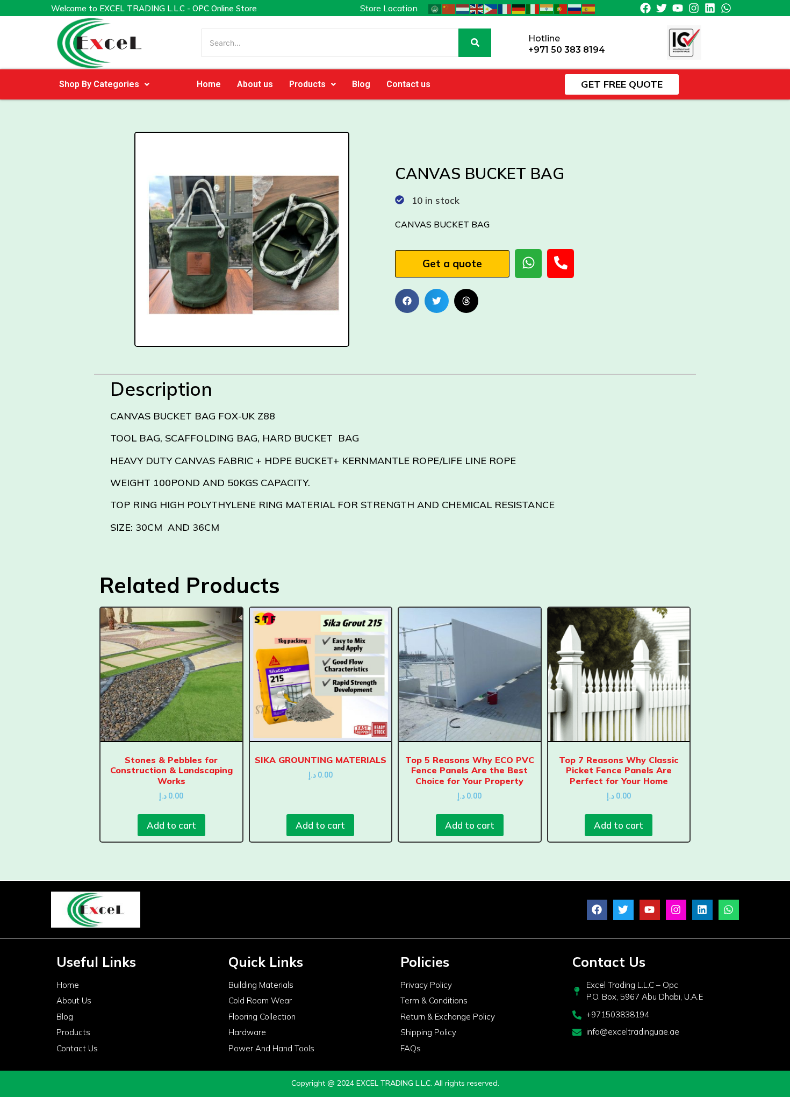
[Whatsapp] (726, 8)
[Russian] (575, 8)
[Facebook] (645, 8)
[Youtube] (678, 8)
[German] (519, 8)
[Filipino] (491, 8)
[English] (477, 8)
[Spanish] (589, 8)
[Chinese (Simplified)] (449, 8)
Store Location (389, 8)
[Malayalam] (547, 8)
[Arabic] (435, 8)
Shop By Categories (99, 84)
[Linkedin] (710, 8)
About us (255, 84)
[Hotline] (516, 43)
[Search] (474, 43)
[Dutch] (463, 8)
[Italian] (533, 8)
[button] (104, 84)
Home (209, 84)
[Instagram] (694, 8)
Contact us (408, 84)
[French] (505, 8)
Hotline (544, 38)
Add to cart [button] (171, 825)
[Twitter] (661, 8)
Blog (361, 84)
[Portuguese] (561, 8)
